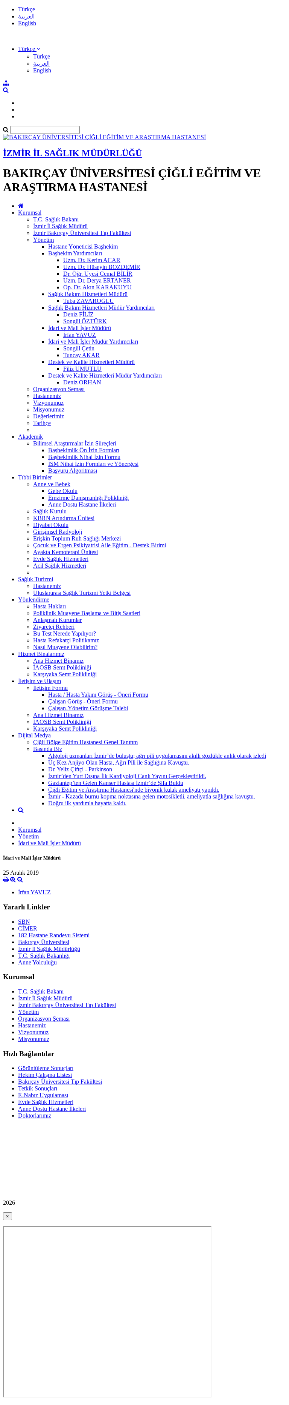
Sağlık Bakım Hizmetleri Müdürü (88, 294)
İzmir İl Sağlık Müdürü (60, 226)
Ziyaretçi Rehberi (54, 626)
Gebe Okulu (63, 491)
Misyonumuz (48, 409)
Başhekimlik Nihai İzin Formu (84, 457)
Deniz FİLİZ (78, 314)
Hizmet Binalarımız (41, 654)
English (27, 23)
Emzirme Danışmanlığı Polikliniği (88, 497)
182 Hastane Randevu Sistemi (54, 935)
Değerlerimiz (48, 416)
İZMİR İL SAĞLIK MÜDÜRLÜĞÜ (72, 153)
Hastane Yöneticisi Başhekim (83, 246)
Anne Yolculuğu (37, 962)
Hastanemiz (47, 396)
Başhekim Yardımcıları (75, 253)
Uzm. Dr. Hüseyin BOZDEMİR (101, 267)
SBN (24, 921)
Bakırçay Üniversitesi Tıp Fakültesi (60, 1081)
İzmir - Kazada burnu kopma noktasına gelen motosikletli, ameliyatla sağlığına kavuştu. (151, 796)
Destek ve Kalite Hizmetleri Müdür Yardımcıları (105, 375)
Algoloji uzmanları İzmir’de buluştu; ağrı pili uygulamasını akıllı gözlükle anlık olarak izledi (157, 755)
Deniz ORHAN (82, 382)
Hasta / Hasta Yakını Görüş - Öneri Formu (98, 694)
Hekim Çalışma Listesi (45, 1075)
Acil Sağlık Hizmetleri (59, 565)
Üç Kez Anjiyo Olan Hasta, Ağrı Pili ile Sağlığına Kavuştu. (118, 762)
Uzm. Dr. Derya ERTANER (97, 280)
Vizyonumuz (48, 402)
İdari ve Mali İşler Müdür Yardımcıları (93, 341)
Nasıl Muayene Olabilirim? (65, 647)
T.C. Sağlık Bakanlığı (44, 955)
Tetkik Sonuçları (37, 1088)
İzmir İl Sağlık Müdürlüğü (49, 949)
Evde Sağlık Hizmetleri (60, 559)
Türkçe (26, 9)
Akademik (30, 436)
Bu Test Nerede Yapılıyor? (64, 633)
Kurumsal (29, 212)
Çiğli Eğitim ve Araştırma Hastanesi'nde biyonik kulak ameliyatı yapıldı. (133, 789)
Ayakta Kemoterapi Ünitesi (65, 552)
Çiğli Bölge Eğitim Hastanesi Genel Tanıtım (85, 742)
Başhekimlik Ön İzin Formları (83, 450)
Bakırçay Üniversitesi (43, 942)
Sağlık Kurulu (50, 511)
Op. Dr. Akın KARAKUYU (97, 287)
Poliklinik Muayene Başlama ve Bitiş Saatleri (86, 613)
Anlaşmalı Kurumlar (57, 620)
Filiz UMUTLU (82, 368)
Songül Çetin (78, 348)
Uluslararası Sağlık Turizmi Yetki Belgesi (82, 593)
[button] (29, 49)
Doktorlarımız (34, 1115)
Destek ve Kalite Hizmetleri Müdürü (91, 362)
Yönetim (43, 239)
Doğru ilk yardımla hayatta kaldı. (87, 803)
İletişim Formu (50, 688)
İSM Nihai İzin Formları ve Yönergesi (93, 464)
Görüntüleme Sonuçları (45, 1068)
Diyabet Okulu (50, 525)
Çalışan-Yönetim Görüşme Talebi (88, 708)
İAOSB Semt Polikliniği (62, 667)
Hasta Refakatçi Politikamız (66, 640)
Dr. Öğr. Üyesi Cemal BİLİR (97, 273)
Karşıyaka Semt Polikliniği (65, 674)
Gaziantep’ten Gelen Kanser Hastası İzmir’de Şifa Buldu (115, 783)
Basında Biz (47, 749)
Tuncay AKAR (81, 355)
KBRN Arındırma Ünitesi (63, 518)
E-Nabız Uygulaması (43, 1095)
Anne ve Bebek (51, 484)
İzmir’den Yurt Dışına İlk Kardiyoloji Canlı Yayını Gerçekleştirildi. (127, 776)
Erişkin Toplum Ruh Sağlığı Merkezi (77, 538)
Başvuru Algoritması (72, 470)
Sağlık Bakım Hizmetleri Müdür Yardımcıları (101, 307)
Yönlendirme (33, 599)
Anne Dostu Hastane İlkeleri (82, 504)
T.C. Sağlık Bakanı (56, 219)
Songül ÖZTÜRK (85, 321)
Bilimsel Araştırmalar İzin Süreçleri (74, 443)
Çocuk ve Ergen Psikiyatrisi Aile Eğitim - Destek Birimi (99, 545)
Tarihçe (42, 423)
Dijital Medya (34, 735)
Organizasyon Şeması (59, 389)
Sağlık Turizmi (35, 579)
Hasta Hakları (49, 606)
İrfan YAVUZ (79, 335)
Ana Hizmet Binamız (58, 660)
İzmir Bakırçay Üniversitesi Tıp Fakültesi (82, 233)
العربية (26, 16)
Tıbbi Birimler (35, 477)
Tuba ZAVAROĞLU (88, 301)
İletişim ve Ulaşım (39, 681)
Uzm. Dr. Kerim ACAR (91, 260)
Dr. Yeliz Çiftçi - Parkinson (80, 769)
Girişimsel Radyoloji (57, 531)
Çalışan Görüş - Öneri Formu (83, 701)
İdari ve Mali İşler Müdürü (79, 328)
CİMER (27, 928)
